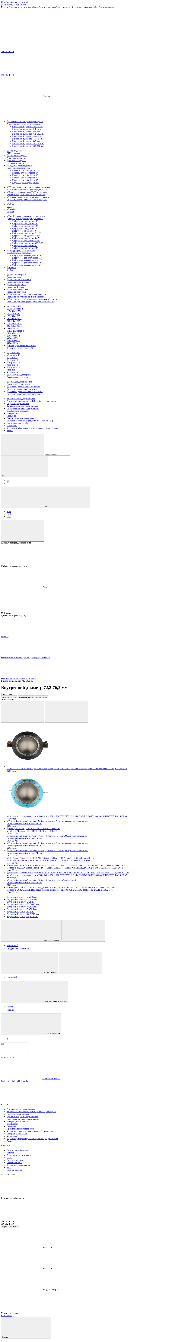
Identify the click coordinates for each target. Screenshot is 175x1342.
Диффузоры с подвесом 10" (25, 228)
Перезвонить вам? (9, 1227)
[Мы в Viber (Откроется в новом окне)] (62, 28)
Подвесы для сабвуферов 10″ (25, 175)
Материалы (12, 425)
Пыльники (12, 416)
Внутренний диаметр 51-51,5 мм (27, 139)
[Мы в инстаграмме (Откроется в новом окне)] (21, 28)
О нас (35, 7)
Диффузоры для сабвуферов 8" (26, 265)
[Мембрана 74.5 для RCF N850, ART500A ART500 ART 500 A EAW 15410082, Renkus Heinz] (90, 858)
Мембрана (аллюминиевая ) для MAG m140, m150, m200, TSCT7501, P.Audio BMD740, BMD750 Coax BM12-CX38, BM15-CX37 (67, 875)
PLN (9, 511)
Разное (10, 430)
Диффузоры (12, 413)
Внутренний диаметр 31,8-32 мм (27, 129)
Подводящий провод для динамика (23, 408)
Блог (97, 7)
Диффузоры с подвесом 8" (24, 231)
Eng (8, 483)
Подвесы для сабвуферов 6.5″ (26, 170)
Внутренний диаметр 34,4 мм (26, 131)
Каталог (5, 7)
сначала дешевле (26, 697)
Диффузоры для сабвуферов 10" (27, 263)
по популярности (9, 697)
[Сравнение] (22, 531)
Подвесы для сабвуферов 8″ (25, 173)
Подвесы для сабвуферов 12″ (25, 178)
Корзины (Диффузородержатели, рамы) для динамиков (32, 428)
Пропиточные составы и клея (20, 418)
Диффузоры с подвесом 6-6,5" (26, 238)
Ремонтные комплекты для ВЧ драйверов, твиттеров (31, 401)
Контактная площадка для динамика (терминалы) (30, 421)
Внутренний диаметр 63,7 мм (26, 141)
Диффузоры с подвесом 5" (24, 245)
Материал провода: (51, 940)
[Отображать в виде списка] (66, 711)
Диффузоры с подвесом (18, 411)
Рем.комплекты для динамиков (21, 398)
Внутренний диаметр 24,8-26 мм (27, 126)
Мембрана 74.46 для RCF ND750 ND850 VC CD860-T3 (32, 831)
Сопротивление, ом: (51, 1034)
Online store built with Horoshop (15, 1081)
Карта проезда (7, 1315)
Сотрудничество (106, 7)
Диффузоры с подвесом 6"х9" (26, 236)
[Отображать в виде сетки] (22, 711)
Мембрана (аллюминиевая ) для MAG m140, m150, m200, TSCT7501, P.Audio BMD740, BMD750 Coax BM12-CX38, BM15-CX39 (67, 816)
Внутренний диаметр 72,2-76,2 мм (28, 143)
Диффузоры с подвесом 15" (25, 223)
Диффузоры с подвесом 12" (25, 226)
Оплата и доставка (47, 7)
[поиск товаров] (22, 445)
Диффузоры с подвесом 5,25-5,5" (27, 243)
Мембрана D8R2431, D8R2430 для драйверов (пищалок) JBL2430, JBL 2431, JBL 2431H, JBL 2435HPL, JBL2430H (60, 890)
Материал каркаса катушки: (55, 1001)
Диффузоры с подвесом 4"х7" (26, 240)
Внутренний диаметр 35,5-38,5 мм (28, 134)
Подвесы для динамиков (18, 403)
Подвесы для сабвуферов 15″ (25, 180)
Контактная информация (83, 7)
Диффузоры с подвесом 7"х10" (26, 233)
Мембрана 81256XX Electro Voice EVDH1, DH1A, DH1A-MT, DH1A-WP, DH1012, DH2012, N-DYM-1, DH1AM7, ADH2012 (65, 868)
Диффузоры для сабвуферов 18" (27, 255)
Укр (8, 480)
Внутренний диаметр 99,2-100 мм (28, 146)
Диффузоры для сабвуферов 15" (27, 258)
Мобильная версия (51, 1078)
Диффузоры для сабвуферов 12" (27, 260)
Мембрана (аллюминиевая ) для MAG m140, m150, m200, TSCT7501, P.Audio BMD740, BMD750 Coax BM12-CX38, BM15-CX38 (67, 768)
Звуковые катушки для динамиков (22, 406)
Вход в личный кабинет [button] (18, 1150)
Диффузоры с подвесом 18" (25, 221)
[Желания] (87, 554)
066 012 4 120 (7, 51)
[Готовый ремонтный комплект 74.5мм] (90, 821)
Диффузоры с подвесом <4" (25, 248)
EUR (9, 514)
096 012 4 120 (7, 75)
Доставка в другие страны (21, 7)
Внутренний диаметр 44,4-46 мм (27, 136)
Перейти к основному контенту (16, 2)
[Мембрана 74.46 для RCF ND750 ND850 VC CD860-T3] (90, 828)
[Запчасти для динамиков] (14, 1055)
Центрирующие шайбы (17, 423)
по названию (41, 697)
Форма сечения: (50, 972)
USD (9, 516)
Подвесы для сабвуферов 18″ (25, 182)
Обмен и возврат (64, 7)
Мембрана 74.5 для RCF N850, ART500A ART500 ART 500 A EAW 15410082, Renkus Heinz (49, 860)
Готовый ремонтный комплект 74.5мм (24, 823)
